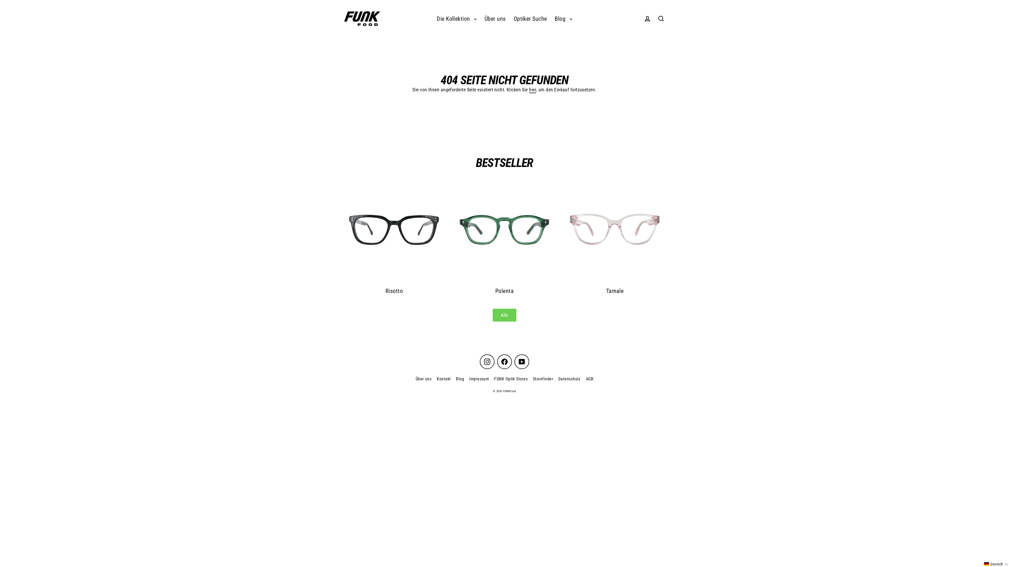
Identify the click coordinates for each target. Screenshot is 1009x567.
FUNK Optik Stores (511, 378)
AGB (589, 378)
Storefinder (543, 378)
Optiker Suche (530, 18)
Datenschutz (569, 378)
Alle (504, 315)
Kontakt (444, 378)
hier (532, 89)
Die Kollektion (454, 18)
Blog (561, 18)
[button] (996, 564)
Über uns (495, 18)
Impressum (479, 378)
